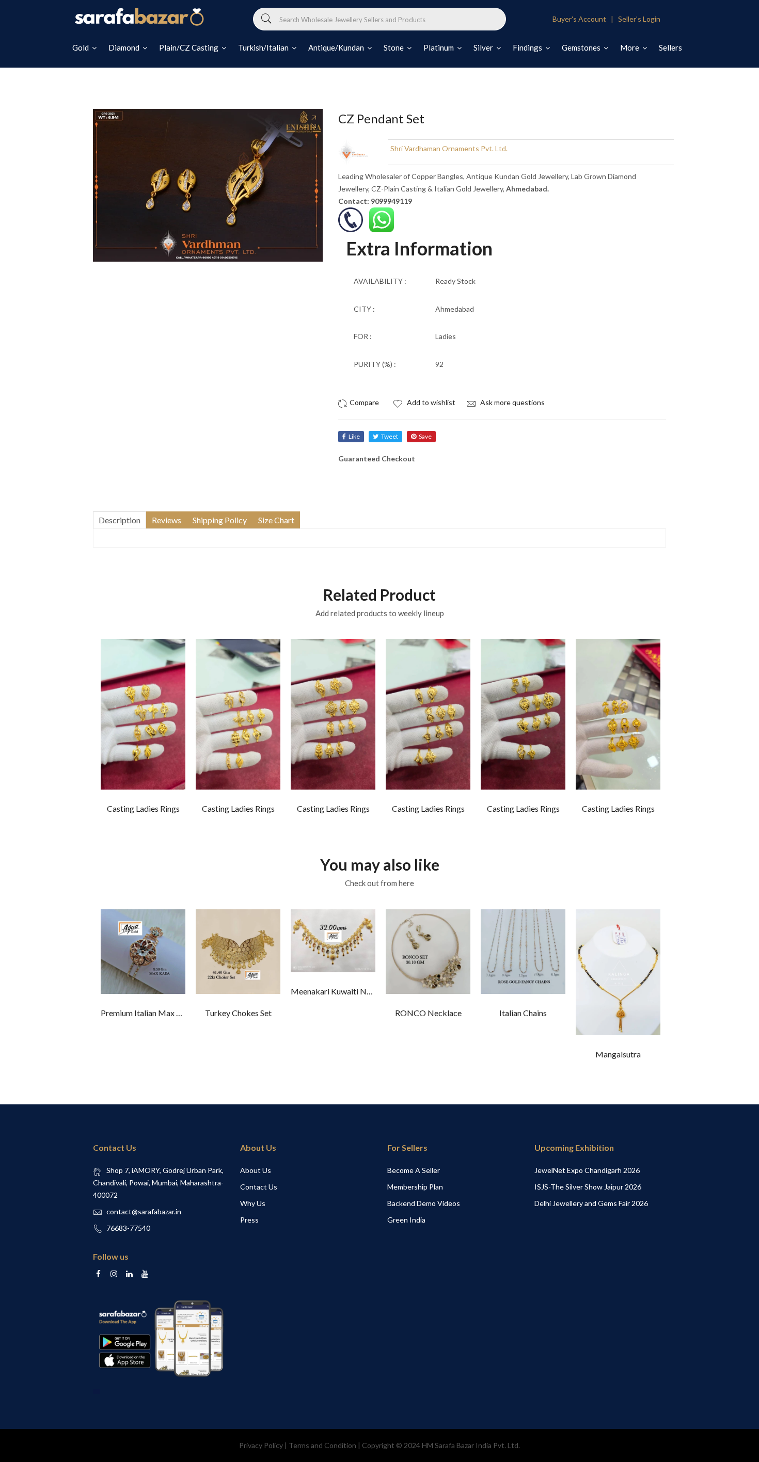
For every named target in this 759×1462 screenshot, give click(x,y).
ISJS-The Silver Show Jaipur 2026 (587, 1186)
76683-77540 (128, 1228)
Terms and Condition (322, 1445)
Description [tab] (119, 520)
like (354, 436)
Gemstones (582, 47)
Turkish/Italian (264, 47)
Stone (394, 47)
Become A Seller (413, 1170)
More (630, 47)
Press (249, 1219)
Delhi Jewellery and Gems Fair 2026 (591, 1203)
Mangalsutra (618, 1054)
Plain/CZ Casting (189, 47)
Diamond (124, 47)
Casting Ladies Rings (143, 808)
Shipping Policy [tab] (220, 520)
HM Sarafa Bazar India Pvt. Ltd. (471, 1445)
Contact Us (258, 1186)
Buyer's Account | (584, 18)
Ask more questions (512, 402)
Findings (528, 47)
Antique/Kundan (337, 47)
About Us (255, 1170)
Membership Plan (415, 1186)
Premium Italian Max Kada (148, 1013)
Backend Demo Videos (423, 1203)
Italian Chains (523, 1013)
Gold (81, 47)
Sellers (670, 47)
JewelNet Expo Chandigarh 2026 (587, 1170)
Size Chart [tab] (276, 520)
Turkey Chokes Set (238, 1013)
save (425, 436)
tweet (389, 436)
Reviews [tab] (166, 520)
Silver (484, 47)
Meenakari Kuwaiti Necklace (342, 991)
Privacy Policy (261, 1445)
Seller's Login (639, 18)
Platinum (439, 47)
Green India (406, 1219)
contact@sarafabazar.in (143, 1211)
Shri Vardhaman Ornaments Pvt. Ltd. (449, 148)
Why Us (252, 1203)
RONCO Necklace (428, 1013)
